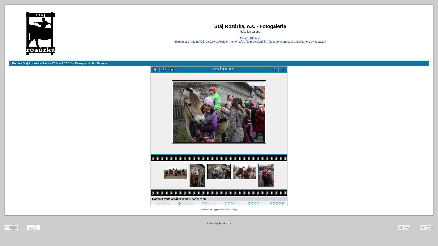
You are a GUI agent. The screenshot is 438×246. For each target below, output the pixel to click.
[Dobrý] (231, 204)
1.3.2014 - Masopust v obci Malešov (85, 63)
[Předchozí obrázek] (274, 69)
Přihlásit (255, 38)
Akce (45, 63)
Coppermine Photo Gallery (225, 209)
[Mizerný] (185, 204)
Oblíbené (302, 41)
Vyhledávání (318, 41)
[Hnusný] (162, 204)
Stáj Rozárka (31, 63)
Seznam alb (181, 41)
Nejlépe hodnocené (281, 41)
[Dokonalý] (276, 204)
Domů (244, 38)
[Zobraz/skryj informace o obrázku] (163, 69)
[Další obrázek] (283, 69)
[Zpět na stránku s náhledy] (155, 69)
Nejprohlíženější (256, 41)
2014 (55, 63)
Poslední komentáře (230, 41)
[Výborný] (255, 204)
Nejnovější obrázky (204, 41)
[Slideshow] (172, 69)
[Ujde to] (208, 204)
